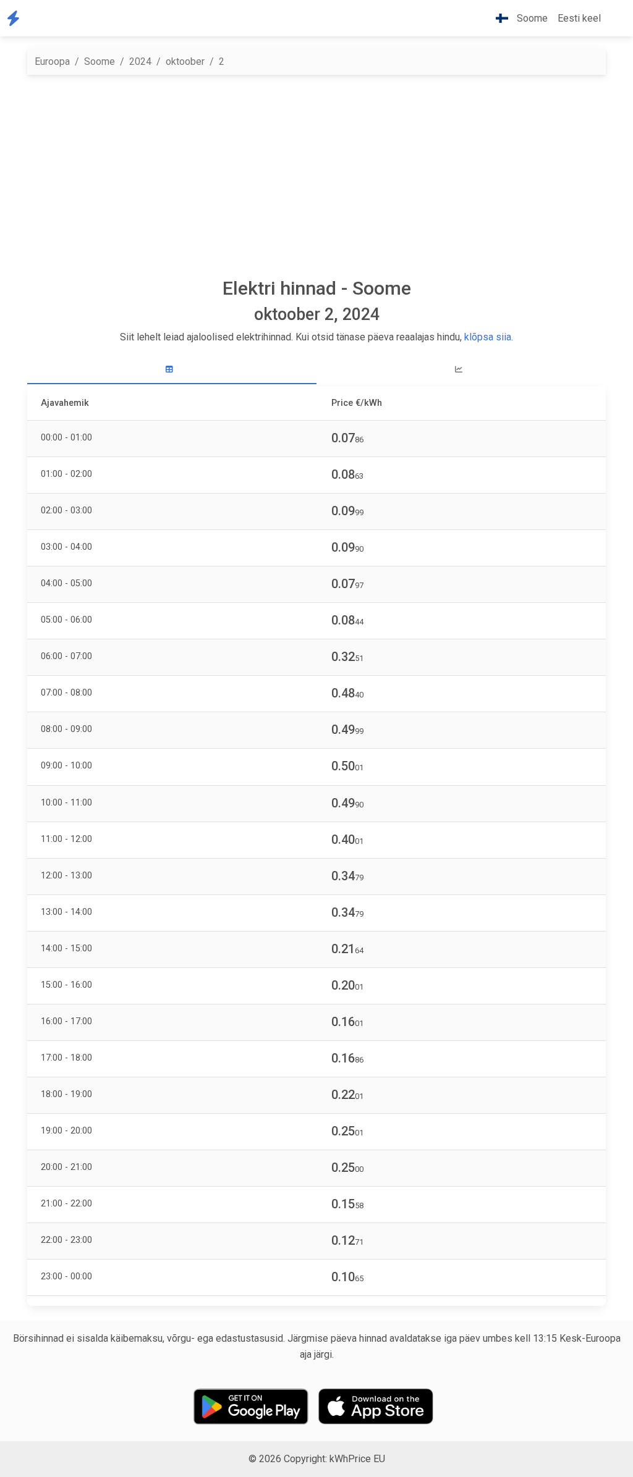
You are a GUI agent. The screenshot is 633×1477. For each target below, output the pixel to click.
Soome (99, 61)
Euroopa (52, 61)
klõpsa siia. (488, 337)
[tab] (171, 369)
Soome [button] (531, 18)
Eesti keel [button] (579, 18)
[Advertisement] (316, 176)
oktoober (185, 61)
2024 (140, 61)
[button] (616, 19)
